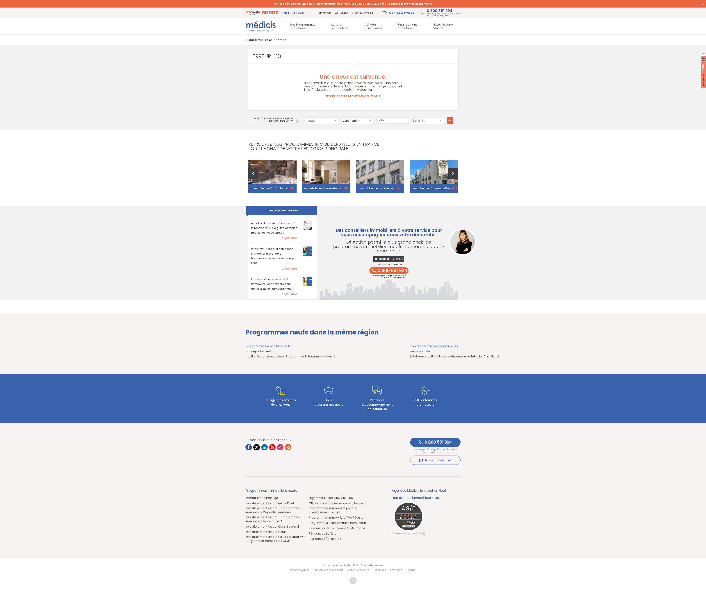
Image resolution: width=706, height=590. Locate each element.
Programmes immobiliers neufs (271, 490)
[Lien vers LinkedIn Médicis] (264, 447)
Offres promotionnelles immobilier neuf (337, 503)
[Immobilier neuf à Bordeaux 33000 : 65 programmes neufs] (326, 176)
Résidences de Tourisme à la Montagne (337, 528)
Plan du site (379, 569)
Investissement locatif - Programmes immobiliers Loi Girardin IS (272, 519)
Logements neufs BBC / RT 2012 (331, 498)
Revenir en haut (353, 580)
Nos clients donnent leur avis (415, 498)
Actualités (341, 13)
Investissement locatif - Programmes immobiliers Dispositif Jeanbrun (272, 510)
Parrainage (324, 13)
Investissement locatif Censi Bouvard (272, 527)
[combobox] (322, 120)
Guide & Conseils (362, 13)
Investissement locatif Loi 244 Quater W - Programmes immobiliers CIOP (275, 539)
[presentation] (253, 173)
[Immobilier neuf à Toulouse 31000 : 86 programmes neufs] (272, 176)
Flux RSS (411, 569)
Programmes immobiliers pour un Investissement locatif (333, 510)
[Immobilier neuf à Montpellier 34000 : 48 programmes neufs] (434, 176)
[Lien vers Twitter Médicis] (256, 447)
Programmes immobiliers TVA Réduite (336, 518)
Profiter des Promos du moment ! (410, 4)
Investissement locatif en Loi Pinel (269, 503)
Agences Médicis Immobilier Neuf (419, 490)
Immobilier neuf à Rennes (380, 188)
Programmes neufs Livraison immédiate (337, 523)
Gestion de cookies (358, 569)
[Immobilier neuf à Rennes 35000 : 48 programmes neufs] (380, 176)
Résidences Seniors (322, 534)
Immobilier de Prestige (261, 498)
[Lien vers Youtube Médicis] (272, 447)
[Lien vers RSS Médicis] (288, 447)
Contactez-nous (391, 259)
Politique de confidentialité (328, 569)
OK (450, 120)
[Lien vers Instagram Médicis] (280, 447)
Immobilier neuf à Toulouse (272, 188)
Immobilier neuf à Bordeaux (326, 188)
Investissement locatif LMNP (265, 532)
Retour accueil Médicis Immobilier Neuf (353, 96)
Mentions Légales (300, 569)
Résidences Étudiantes (325, 539)
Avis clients (396, 569)
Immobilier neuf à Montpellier (434, 188)
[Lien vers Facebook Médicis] (248, 447)
